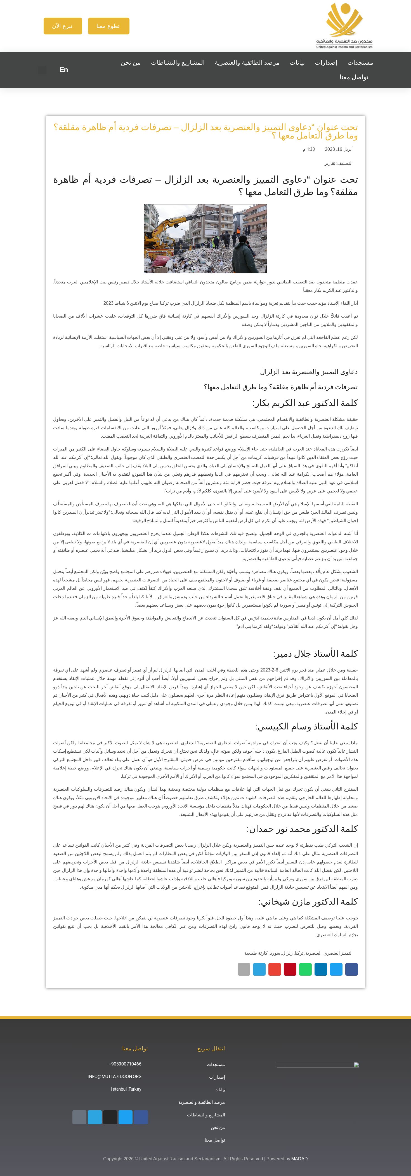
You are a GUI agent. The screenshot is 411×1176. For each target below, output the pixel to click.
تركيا (299, 953)
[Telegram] (95, 1117)
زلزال (287, 953)
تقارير (330, 163)
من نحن (131, 62)
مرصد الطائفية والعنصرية (247, 62)
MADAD (299, 1158)
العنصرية (313, 953)
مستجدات (360, 62)
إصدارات (326, 62)
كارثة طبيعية (256, 953)
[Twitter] (126, 1117)
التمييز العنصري (338, 953)
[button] (42, 70)
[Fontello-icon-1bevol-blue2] (79, 1117)
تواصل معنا (354, 77)
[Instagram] (110, 1117)
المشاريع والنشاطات (178, 62)
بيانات (297, 62)
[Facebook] (141, 1117)
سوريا (275, 953)
